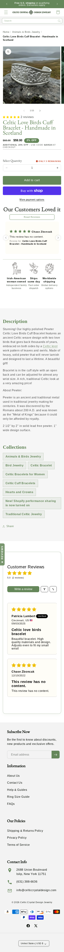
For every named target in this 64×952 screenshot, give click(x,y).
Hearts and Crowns (19, 492)
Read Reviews (32, 217)
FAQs (11, 803)
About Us (13, 775)
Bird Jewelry (15, 465)
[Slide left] (24, 111)
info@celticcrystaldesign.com (36, 890)
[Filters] (44, 589)
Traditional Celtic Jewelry (24, 514)
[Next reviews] (58, 237)
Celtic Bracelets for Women (25, 474)
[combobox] (32, 20)
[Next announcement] (57, 4)
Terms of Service (18, 844)
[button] (6, 12)
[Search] (59, 21)
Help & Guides (17, 789)
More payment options (32, 199)
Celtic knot (50, 346)
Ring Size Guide (18, 796)
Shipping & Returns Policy (25, 830)
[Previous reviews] (6, 237)
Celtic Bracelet (41, 465)
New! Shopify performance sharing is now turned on (31, 503)
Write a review (23, 589)
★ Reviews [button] (2, 554)
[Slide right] (40, 111)
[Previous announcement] (7, 4)
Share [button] (10, 526)
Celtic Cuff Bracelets (20, 483)
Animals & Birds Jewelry (26, 32)
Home (6, 32)
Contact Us (14, 782)
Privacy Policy (17, 837)
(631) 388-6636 (26, 881)
